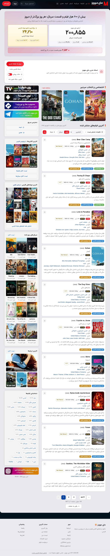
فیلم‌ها (82, 3)
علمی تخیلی (84, 295)
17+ (60, 182)
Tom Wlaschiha (57, 445)
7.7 (82, 327)
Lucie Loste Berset (79, 408)
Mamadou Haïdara (67, 408)
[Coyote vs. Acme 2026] (98, 328)
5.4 (82, 471)
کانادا (84, 443)
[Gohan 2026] (98, 256)
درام (86, 258)
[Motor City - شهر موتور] (33, 217)
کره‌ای (71, 3)
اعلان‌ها (22, 535)
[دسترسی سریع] (57, 4)
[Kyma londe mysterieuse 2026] (98, 401)
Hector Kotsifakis (58, 194)
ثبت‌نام (6, 3)
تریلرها (69, 528)
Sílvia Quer (81, 152)
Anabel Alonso (64, 157)
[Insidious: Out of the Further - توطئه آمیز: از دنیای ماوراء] (25, 205)
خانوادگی (80, 150)
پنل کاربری (44, 528)
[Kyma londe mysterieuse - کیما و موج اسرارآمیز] (10, 162)
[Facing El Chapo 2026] (98, 183)
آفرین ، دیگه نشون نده (15, 79)
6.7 (82, 183)
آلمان (76, 443)
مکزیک (84, 191)
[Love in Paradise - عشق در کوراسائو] (18, 150)
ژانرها (69, 535)
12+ (60, 327)
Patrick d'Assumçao (54, 408)
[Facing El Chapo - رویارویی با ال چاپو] (25, 150)
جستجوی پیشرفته (65, 546)
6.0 (82, 219)
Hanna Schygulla (68, 445)
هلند (84, 227)
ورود (15, 3)
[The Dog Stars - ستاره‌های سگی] (33, 162)
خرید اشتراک (43, 539)
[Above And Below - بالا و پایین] (10, 205)
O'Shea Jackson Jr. (70, 375)
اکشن (81, 186)
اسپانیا (84, 155)
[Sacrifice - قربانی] (33, 205)
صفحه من (44, 532)
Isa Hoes (82, 230)
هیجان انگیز (75, 186)
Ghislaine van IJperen (62, 230)
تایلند (84, 264)
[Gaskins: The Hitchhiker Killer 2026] (98, 471)
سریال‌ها (76, 3)
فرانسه (84, 406)
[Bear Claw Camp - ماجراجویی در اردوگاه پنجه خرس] (33, 150)
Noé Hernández (69, 194)
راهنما (22, 528)
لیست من (44, 535)
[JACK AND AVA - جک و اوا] (18, 205)
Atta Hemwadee (66, 261)
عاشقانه (85, 222)
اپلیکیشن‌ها (21, 532)
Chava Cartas (80, 189)
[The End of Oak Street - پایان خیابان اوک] (10, 193)
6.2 (87, 364)
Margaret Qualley (71, 302)
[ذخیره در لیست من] (87, 92)
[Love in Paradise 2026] (98, 220)
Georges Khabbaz (79, 445)
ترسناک (85, 474)
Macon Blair (81, 370)
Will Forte (82, 338)
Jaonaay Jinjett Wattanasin (52, 266)
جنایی (85, 186)
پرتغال (80, 155)
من (86, 3)
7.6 (87, 255)
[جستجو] (22, 4)
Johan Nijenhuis (80, 225)
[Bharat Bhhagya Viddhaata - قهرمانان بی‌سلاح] (10, 217)
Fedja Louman (74, 230)
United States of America (78, 300)
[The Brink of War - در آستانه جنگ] (25, 217)
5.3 (82, 146)
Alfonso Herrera (80, 194)
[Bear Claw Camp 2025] (98, 147)
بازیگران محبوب (66, 539)
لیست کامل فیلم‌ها (21, 171)
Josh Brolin (61, 302)
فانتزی (85, 403)
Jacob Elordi (81, 302)
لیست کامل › (10, 235)
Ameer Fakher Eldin (79, 440)
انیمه (66, 3)
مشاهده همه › (46, 88)
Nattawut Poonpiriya (78, 261)
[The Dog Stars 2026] (98, 292)
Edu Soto (82, 157)
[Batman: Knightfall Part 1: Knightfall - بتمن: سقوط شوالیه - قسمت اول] (18, 193)
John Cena (66, 338)
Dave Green (81, 333)
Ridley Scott (81, 297)
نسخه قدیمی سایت (15, 69)
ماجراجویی (77, 295)
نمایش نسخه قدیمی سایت (39, 553)
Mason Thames (58, 375)
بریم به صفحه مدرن (15, 64)
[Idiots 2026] (98, 364)
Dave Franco (81, 375)
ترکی (69, 532)
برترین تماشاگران (66, 542)
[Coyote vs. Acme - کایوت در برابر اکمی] (25, 162)
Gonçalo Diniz (74, 157)
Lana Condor (74, 338)
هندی (62, 3)
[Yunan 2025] (98, 435)
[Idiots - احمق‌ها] (18, 162)
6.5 (87, 291)
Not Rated (59, 146)
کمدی (85, 150)
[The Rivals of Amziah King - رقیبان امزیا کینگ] (18, 217)
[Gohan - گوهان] (10, 150)
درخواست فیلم (43, 542)
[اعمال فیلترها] (44, 132)
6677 (83, 497)
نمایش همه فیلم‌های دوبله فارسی (21, 226)
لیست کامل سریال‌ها (21, 176)
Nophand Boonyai (66, 266)
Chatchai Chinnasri (79, 266)
